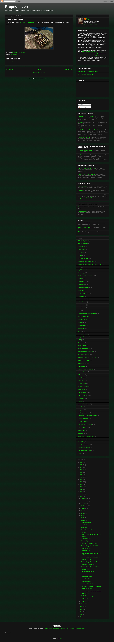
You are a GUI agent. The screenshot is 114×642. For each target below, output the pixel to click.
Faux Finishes (82, 308)
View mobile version (39, 73)
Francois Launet (82, 195)
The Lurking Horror (86, 559)
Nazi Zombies (81, 366)
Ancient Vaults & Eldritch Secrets (87, 223)
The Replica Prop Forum (85, 137)
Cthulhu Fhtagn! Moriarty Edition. (90, 566)
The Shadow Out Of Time (85, 424)
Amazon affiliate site (94, 56)
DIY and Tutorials (82, 293)
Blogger (60, 638)
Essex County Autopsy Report (89, 543)
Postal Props (81, 389)
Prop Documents (82, 392)
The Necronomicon (83, 418)
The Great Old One (86, 588)
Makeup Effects (82, 345)
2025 (81, 465)
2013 (81, 494)
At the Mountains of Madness (86, 261)
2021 (81, 474)
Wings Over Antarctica (87, 529)
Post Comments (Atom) (43, 78)
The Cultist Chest (85, 593)
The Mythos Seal (85, 550)
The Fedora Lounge (83, 155)
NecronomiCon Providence (85, 369)
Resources (81, 398)
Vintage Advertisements (84, 450)
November (84, 501)
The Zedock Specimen (87, 579)
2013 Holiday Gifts (83, 243)
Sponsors (80, 401)
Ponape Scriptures (83, 386)
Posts (81, 104)
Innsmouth (81, 328)
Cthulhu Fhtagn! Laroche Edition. (90, 546)
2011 (81, 607)
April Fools (81, 252)
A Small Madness (85, 538)
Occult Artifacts (82, 372)
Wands (79, 453)
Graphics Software (83, 316)
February (84, 601)
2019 (81, 479)
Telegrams (81, 410)
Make (79, 232)
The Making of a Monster (88, 564)
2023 (81, 469)
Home (40, 69)
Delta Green (81, 290)
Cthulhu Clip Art (82, 281)
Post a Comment (13, 62)
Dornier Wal (81, 296)
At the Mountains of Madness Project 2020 (90, 264)
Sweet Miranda (85, 527)
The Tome (83, 532)
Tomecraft (80, 433)
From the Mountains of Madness (87, 313)
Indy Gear (80, 122)
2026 (81, 462)
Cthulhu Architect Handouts (85, 116)
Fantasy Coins (82, 305)
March (83, 520)
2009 (81, 611)
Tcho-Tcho (80, 407)
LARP (79, 340)
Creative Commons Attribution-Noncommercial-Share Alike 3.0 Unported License (64, 628)
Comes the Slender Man (87, 571)
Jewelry (80, 331)
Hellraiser (80, 322)
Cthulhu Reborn (82, 211)
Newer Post (10, 69)
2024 (81, 467)
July (82, 510)
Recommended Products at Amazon (88, 71)
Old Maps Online (85, 574)
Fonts (79, 310)
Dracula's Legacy (82, 299)
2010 (81, 609)
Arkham (80, 255)
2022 (81, 472)
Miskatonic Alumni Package (85, 351)
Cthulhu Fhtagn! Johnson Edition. (90, 557)
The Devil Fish (85, 598)
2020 (81, 477)
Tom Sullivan (81, 430)
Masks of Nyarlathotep (84, 348)
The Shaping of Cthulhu (87, 541)
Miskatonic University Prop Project (87, 357)
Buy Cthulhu (81, 270)
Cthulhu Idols (81, 284)
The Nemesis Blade (86, 576)
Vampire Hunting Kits (83, 439)
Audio (79, 267)
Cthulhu (80, 278)
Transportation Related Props (86, 436)
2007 (81, 616)
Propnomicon (16, 7)
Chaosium (80, 206)
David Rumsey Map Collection (86, 168)
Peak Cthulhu (81, 380)
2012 (81, 496)
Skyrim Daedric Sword (87, 583)
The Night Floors (82, 421)
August (83, 508)
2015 (81, 489)
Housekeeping (82, 325)
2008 (81, 614)
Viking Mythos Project (84, 447)
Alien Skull (84, 525)
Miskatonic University (84, 354)
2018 (81, 482)
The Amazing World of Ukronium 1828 (91, 586)
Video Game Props (83, 444)
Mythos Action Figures (84, 360)
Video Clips (81, 442)
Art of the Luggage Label (85, 150)
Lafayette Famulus (83, 337)
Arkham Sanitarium (83, 258)
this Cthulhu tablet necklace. (27, 22)
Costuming (81, 272)
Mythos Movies (82, 363)
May (82, 515)
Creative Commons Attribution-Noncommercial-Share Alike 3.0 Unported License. (92, 52)
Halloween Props (82, 319)
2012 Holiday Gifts (83, 240)
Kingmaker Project (83, 334)
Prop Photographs (83, 395)
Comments (83, 107)
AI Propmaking (82, 249)
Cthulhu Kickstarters (83, 287)
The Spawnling (85, 569)
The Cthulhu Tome (86, 581)
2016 (81, 486)
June (82, 513)
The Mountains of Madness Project (87, 415)
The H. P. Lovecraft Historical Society (88, 129)
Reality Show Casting (87, 596)
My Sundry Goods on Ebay (85, 74)
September (84, 506)
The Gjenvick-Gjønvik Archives (86, 174)
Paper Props (81, 377)
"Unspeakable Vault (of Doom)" (86, 198)
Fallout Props (81, 302)
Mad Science (81, 342)
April (82, 518)
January (83, 603)
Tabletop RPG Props (83, 404)
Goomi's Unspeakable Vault (85, 227)
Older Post (68, 69)
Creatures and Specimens (85, 275)
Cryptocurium (81, 190)
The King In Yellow (83, 412)
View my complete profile (91, 24)
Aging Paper (81, 246)
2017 (81, 484)
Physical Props (14, 54)
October (83, 503)
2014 (81, 491)
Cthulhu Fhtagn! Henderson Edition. (91, 591)
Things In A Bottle (82, 427)
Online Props (81, 375)
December (84, 498)
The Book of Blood (86, 548)
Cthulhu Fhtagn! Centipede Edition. (91, 562)
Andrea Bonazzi (82, 186)
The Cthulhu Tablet (86, 522)
